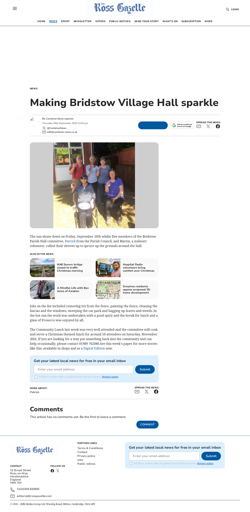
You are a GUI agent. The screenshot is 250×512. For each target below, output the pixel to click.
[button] (15, 8)
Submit (145, 369)
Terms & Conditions (90, 448)
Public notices (86, 464)
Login (235, 9)
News (34, 88)
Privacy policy (86, 456)
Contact (82, 452)
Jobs (80, 460)
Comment (147, 424)
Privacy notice (110, 376)
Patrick (70, 241)
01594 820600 (30, 489)
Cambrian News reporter (60, 118)
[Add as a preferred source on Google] (182, 125)
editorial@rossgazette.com (34, 496)
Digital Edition (94, 348)
